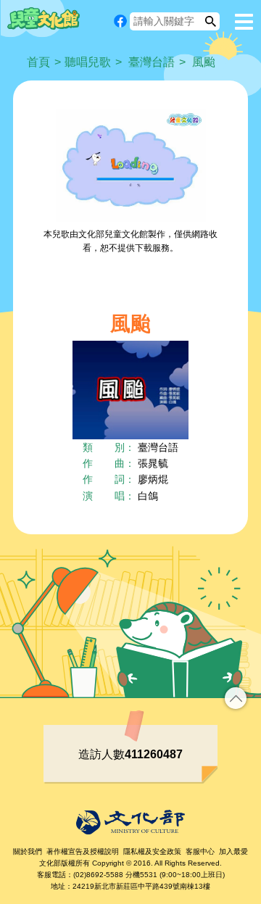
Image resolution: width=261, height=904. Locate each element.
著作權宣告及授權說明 (82, 851)
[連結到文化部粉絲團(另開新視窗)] (120, 21)
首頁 (38, 62)
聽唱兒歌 (88, 62)
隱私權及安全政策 (152, 851)
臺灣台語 (151, 62)
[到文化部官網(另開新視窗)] (130, 822)
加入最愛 (233, 851)
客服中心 (200, 851)
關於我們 (27, 851)
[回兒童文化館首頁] (43, 18)
